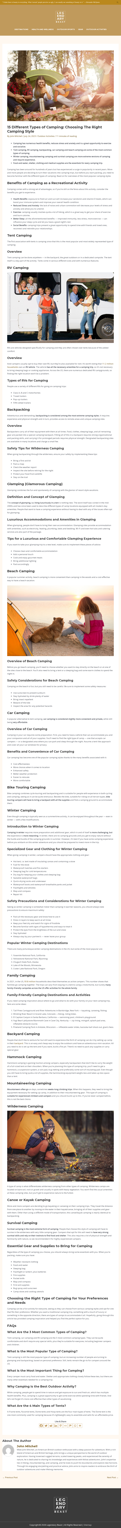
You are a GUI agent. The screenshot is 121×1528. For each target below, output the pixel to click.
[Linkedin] (56, 1425)
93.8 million (29, 981)
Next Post (112, 1477)
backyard (18, 1043)
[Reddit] (51, 1425)
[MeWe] (65, 1425)
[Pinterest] (60, 1425)
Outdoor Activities (46, 136)
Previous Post (10, 1477)
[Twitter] (46, 1425)
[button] (118, 2)
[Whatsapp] (75, 1425)
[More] (80, 1425)
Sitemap (88, 1525)
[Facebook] (41, 1425)
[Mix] (70, 1425)
